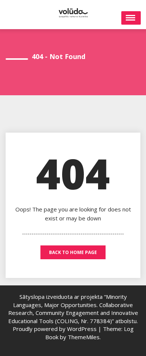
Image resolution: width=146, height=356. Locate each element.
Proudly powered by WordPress (55, 328)
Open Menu (131, 18)
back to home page (73, 252)
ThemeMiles (84, 337)
